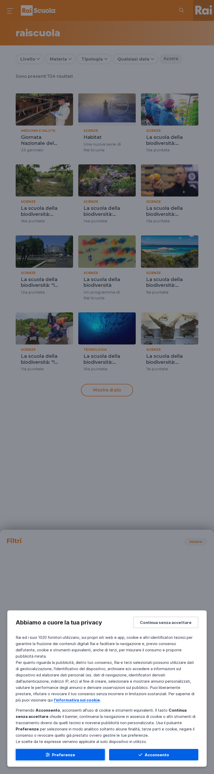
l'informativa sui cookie (77, 700)
